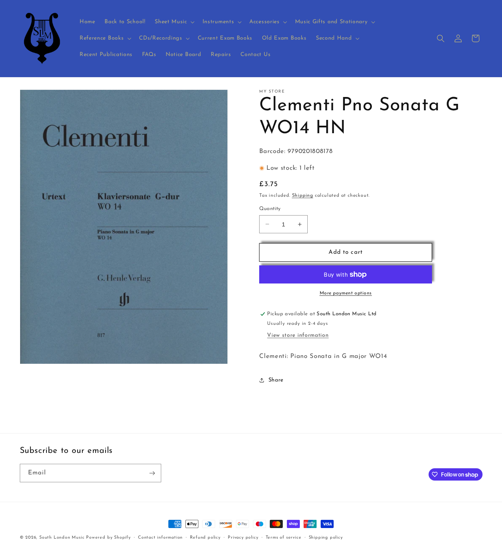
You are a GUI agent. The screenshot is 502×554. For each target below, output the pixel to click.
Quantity (270, 208)
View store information (298, 335)
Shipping (302, 195)
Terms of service (284, 538)
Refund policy (205, 538)
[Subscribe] (152, 473)
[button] (173, 22)
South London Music (62, 538)
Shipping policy (326, 538)
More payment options (346, 293)
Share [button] (275, 380)
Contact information (160, 538)
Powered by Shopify (108, 538)
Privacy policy (243, 538)
